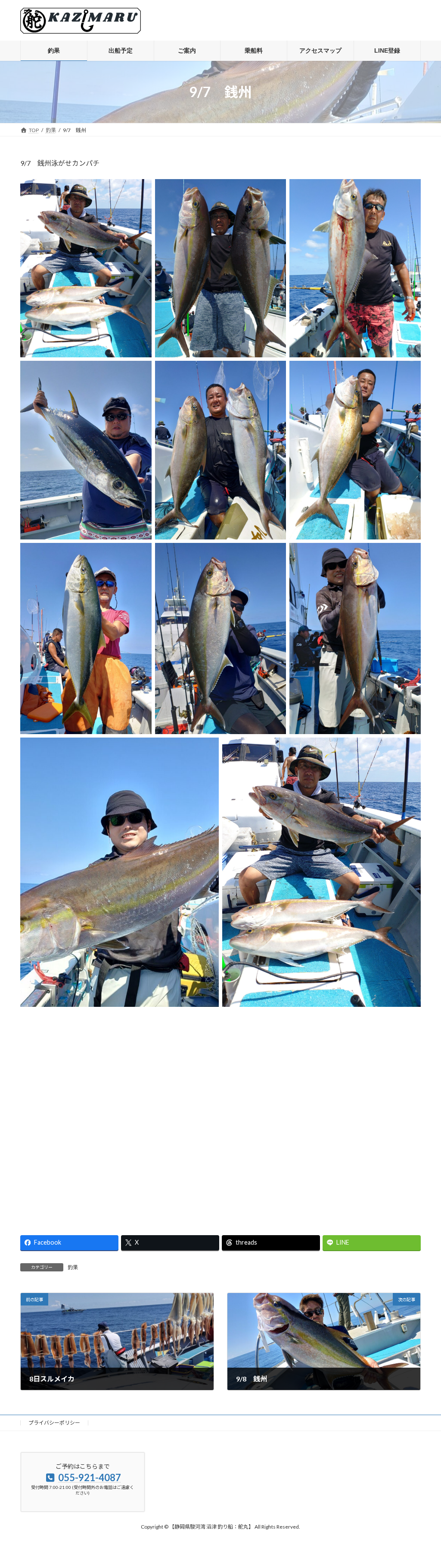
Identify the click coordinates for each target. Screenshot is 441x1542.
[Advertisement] (220, 1114)
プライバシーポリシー (54, 1422)
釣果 (73, 1267)
